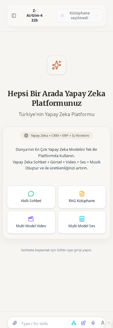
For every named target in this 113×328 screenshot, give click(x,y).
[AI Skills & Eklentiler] (83, 323)
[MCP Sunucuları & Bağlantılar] (74, 323)
